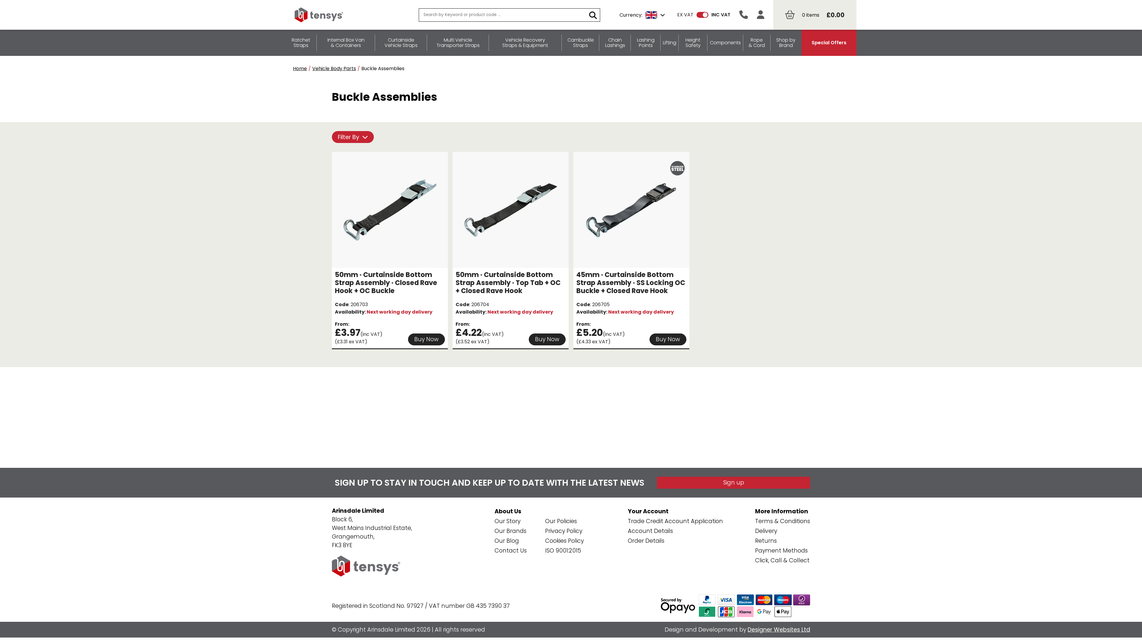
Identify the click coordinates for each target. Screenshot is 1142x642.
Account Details (650, 531)
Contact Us (511, 551)
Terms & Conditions (782, 521)
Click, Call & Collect (782, 560)
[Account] (760, 15)
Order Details (646, 541)
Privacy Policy (563, 531)
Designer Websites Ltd (779, 629)
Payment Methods (781, 551)
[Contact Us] (743, 15)
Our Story (507, 521)
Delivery (766, 531)
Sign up (733, 483)
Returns (766, 541)
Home (300, 68)
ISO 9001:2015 (563, 551)
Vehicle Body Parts (334, 68)
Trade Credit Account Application (675, 521)
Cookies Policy (564, 541)
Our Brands (510, 531)
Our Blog (507, 541)
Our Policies (561, 521)
